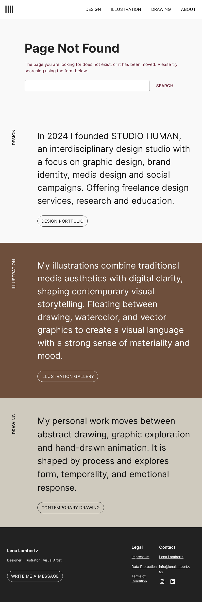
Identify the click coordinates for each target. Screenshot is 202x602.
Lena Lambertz (22, 550)
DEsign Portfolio (62, 221)
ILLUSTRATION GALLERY (67, 376)
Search (164, 85)
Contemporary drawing (70, 507)
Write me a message (35, 576)
